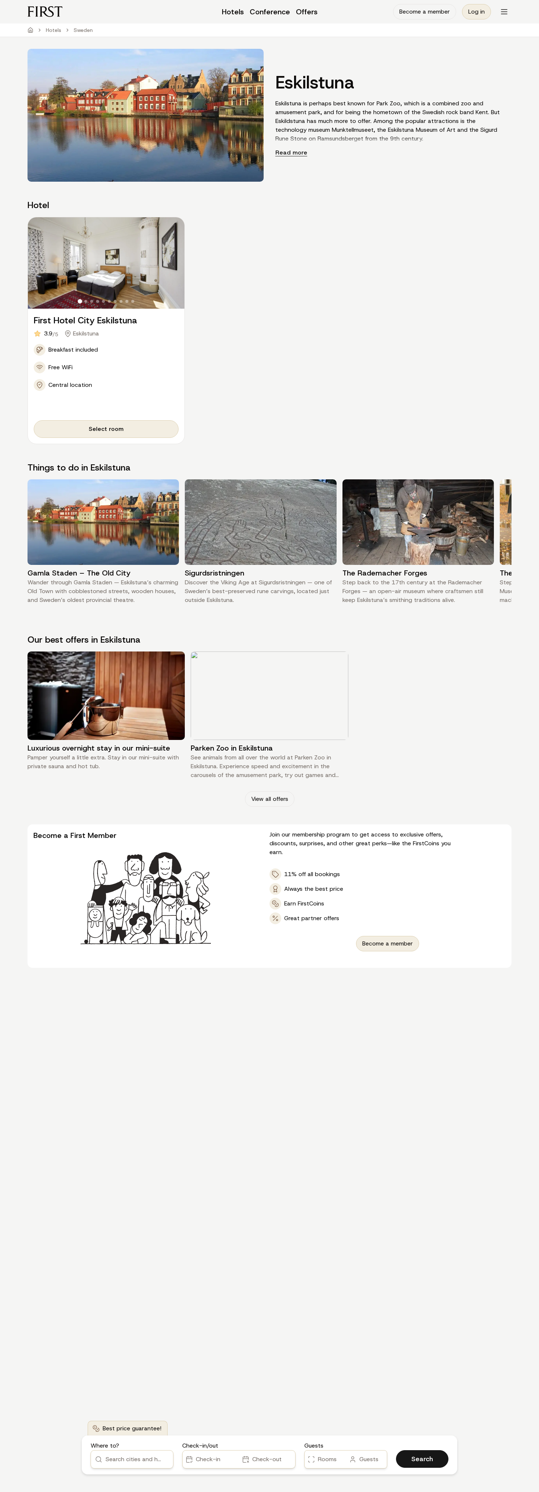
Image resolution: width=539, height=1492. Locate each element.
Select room (106, 429)
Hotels (53, 30)
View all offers (269, 799)
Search (422, 1459)
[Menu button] (504, 11)
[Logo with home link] (87, 11)
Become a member (424, 11)
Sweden (83, 30)
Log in (476, 11)
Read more (291, 152)
